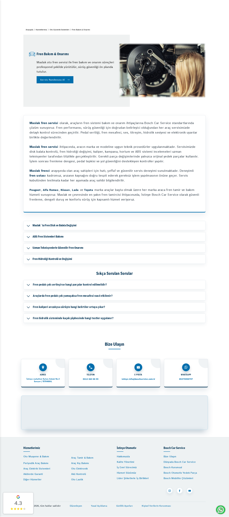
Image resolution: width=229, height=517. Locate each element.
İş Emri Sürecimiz (127, 467)
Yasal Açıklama (99, 505)
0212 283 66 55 (90, 379)
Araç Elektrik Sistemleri (36, 468)
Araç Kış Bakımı (80, 463)
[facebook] (180, 491)
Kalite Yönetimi (125, 461)
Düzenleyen (76, 505)
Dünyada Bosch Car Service (180, 461)
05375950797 (186, 379)
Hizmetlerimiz (41, 30)
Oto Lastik (77, 479)
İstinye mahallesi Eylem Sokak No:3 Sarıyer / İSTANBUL (43, 380)
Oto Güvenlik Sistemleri (59, 30)
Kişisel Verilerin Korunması (156, 505)
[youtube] (190, 491)
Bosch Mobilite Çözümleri (178, 478)
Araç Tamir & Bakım (82, 457)
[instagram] (170, 491)
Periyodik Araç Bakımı (35, 463)
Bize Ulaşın (170, 456)
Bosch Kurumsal (173, 467)
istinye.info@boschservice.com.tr (138, 379)
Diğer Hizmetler (32, 479)
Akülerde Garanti (33, 474)
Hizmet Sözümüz (126, 472)
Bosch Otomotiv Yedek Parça (180, 472)
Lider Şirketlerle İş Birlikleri (133, 478)
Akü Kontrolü (78, 474)
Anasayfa (29, 30)
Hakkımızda (123, 456)
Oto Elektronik (79, 468)
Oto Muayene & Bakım (36, 456)
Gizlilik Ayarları (124, 505)
